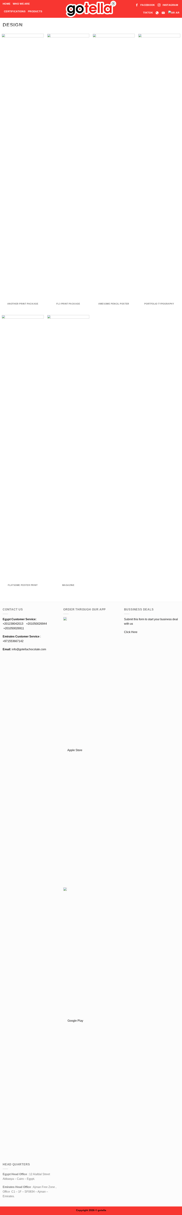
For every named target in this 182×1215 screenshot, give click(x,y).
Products (35, 11)
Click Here (130, 632)
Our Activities (14, 26)
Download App (14, 19)
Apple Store (74, 750)
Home (6, 3)
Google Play (75, 1020)
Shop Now (37, 19)
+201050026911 (13, 628)
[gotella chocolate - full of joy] (91, 9)
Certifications (14, 11)
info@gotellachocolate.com (24, 649)
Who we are (21, 3)
